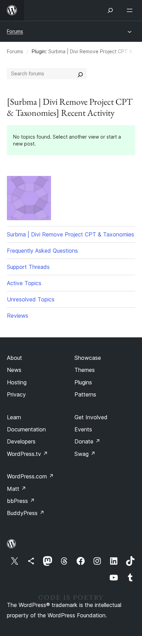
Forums (15, 31)
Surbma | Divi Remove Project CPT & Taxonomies (70, 234)
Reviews (17, 315)
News (14, 369)
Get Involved (91, 417)
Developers (21, 441)
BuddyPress (25, 512)
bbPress (21, 500)
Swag (84, 453)
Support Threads (28, 266)
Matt (16, 488)
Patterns (85, 394)
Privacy (16, 394)
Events (83, 429)
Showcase (87, 357)
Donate (87, 441)
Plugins (83, 382)
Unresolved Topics (30, 299)
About (14, 357)
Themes (84, 369)
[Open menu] (131, 10)
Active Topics (24, 283)
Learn (14, 417)
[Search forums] (80, 73)
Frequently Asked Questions (42, 250)
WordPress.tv (27, 453)
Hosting (17, 382)
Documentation (26, 429)
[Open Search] (110, 10)
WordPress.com (30, 476)
